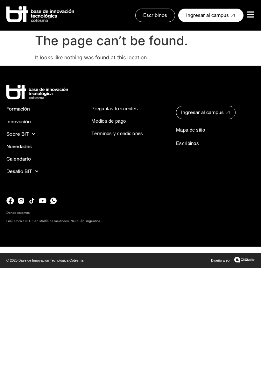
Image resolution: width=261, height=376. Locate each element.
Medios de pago (108, 121)
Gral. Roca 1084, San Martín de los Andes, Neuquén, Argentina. (53, 221)
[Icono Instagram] (21, 201)
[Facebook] (10, 201)
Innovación (18, 122)
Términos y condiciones (117, 133)
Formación (18, 109)
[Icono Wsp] (53, 201)
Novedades (19, 146)
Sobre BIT (17, 134)
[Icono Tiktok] (32, 201)
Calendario (18, 159)
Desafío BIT (19, 171)
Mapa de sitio (190, 130)
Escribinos (187, 143)
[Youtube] (42, 201)
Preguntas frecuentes (114, 108)
